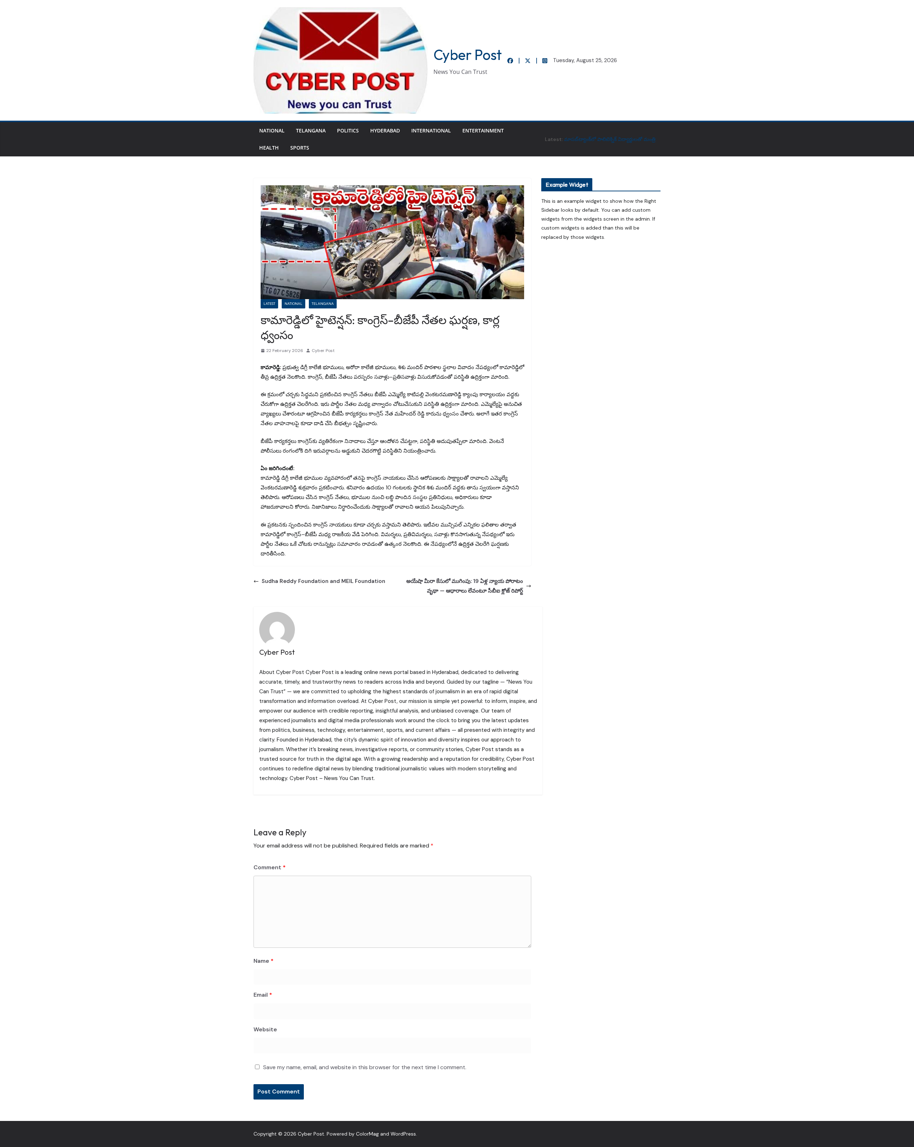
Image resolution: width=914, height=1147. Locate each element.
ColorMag (367, 1134)
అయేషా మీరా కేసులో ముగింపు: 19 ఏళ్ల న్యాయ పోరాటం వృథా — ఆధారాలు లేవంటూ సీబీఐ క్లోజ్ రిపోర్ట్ (464, 586)
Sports (299, 147)
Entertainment (483, 130)
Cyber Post (467, 55)
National (272, 130)
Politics (348, 130)
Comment (269, 867)
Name (263, 961)
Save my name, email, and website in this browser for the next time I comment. (364, 1067)
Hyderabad (385, 130)
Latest (269, 303)
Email (262, 994)
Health (269, 147)
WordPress (403, 1134)
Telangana (311, 130)
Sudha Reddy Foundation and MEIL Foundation (324, 581)
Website (265, 1029)
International (431, 130)
